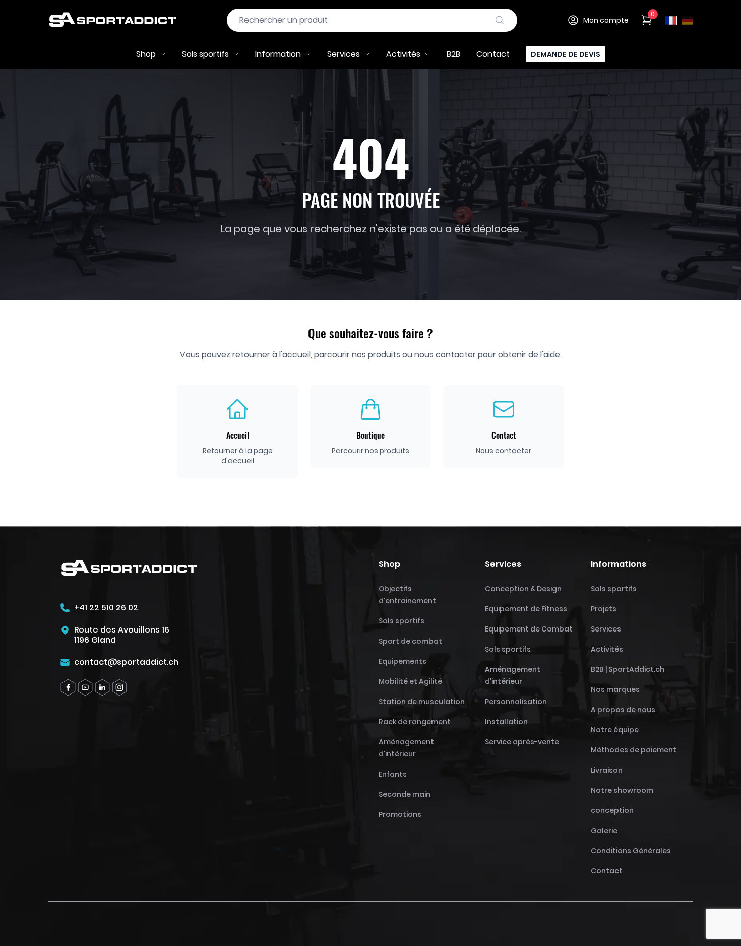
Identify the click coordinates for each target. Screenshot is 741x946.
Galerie (604, 831)
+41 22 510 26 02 (106, 608)
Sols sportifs (205, 54)
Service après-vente (522, 742)
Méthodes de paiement (633, 750)
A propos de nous (623, 710)
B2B (453, 54)
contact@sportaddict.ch (126, 662)
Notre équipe (615, 730)
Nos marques (615, 689)
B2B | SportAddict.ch (627, 669)
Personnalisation (516, 702)
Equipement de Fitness (526, 609)
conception (612, 810)
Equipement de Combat (529, 629)
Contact (493, 54)
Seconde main (404, 794)
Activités (403, 54)
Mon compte (606, 20)
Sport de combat (410, 641)
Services (343, 54)
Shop (146, 54)
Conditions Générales (631, 851)
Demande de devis (565, 54)
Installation (506, 722)
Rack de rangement (415, 722)
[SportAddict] (112, 20)
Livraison (607, 770)
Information (278, 54)
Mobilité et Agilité (410, 681)
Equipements (402, 661)
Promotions (400, 814)
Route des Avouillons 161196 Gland (121, 635)
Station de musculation (422, 702)
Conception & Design (523, 589)
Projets (603, 609)
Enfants (393, 774)
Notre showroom (622, 790)
